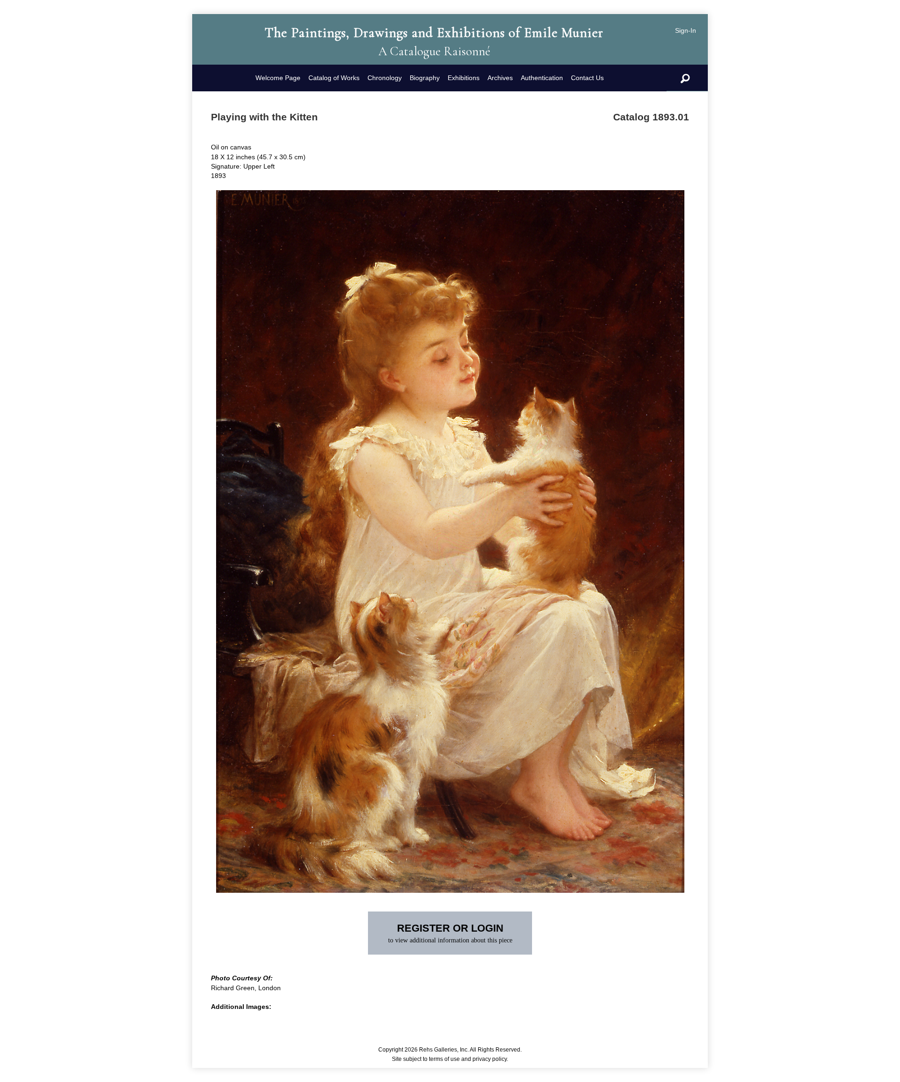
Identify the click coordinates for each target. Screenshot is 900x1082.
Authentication (542, 78)
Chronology (385, 78)
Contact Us (587, 78)
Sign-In (685, 30)
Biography (425, 78)
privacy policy (489, 1059)
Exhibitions (464, 78)
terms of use (444, 1059)
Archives (500, 78)
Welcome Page (277, 78)
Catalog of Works (334, 78)
